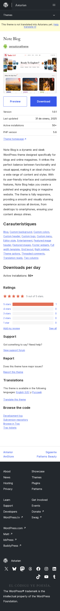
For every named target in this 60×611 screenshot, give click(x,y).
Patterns (37, 489)
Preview (15, 101)
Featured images (21, 245)
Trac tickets (9, 427)
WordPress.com (14, 528)
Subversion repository (15, 419)
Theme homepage (13, 138)
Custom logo (29, 236)
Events (36, 505)
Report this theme (13, 372)
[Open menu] (54, 5)
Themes (7, 15)
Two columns (31, 257)
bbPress (10, 540)
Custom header (11, 236)
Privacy (7, 489)
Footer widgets (40, 245)
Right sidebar (42, 249)
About (7, 471)
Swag (37, 517)
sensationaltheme (18, 46)
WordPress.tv (13, 517)
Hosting (8, 483)
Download (43, 101)
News (6, 477)
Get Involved (40, 499)
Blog (5, 231)
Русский (37, 392)
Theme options (11, 253)
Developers (10, 511)
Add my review (11, 328)
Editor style (9, 240)
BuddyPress (12, 545)
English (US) (23, 392)
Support (8, 505)
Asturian (16, 560)
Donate (38, 511)
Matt (8, 534)
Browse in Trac (11, 423)
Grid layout (27, 249)
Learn (6, 499)
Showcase (38, 471)
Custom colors (41, 231)
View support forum (14, 350)
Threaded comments (33, 253)
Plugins (36, 483)
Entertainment (24, 240)
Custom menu (44, 236)
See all (53, 328)
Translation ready (13, 257)
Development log (12, 415)
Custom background (21, 231)
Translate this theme (14, 399)
